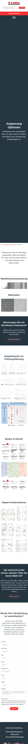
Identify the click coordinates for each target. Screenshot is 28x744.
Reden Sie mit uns (14, 596)
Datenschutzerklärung (14, 728)
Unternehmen (4, 668)
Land (2, 655)
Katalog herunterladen (14, 339)
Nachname (4, 648)
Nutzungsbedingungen (14, 732)
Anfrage (3, 688)
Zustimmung (4, 698)
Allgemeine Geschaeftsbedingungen (15, 735)
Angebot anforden (14, 13)
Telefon (3, 682)
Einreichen (14, 708)
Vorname (3, 641)
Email (2, 675)
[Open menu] (14, 17)
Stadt (2, 662)
